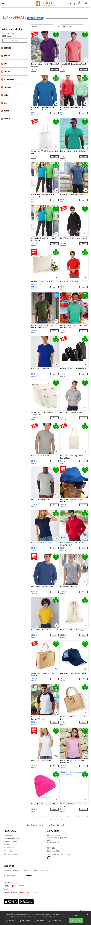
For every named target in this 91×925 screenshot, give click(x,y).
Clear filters (14, 40)
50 (83, 816)
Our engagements (10, 854)
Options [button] (7, 87)
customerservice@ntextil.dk (57, 838)
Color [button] (6, 95)
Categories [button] (9, 48)
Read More (53, 917)
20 (72, 816)
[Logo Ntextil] (45, 3)
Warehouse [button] (9, 79)
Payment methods (10, 841)
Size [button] (6, 103)
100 (62, 820)
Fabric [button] (6, 111)
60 (87, 816)
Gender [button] (7, 56)
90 (58, 820)
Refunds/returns (9, 848)
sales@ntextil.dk (53, 842)
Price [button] (6, 64)
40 (79, 816)
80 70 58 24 (51, 848)
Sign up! (29, 875)
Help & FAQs (8, 851)
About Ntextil (8, 835)
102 (66, 820)
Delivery (6, 845)
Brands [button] (7, 71)
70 (51, 820)
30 (75, 816)
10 (68, 816)
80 (54, 820)
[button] (70, 3)
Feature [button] (7, 119)
